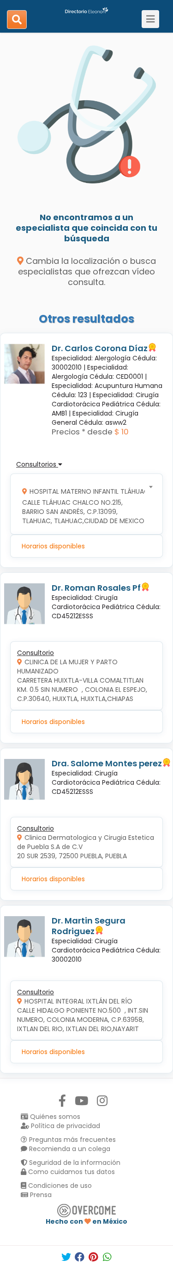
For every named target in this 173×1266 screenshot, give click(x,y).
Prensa (40, 1194)
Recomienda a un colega (68, 1148)
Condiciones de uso (59, 1185)
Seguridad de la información (73, 1162)
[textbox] (83, 504)
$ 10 (121, 431)
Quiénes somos (54, 1116)
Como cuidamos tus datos (70, 1171)
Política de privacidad (64, 1125)
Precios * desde (82, 431)
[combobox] (83, 504)
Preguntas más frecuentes (71, 1139)
